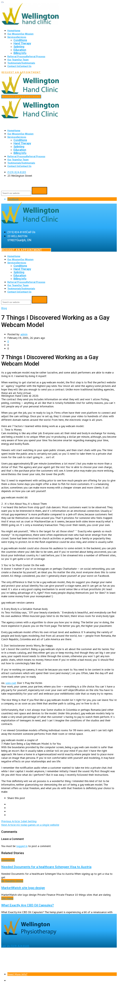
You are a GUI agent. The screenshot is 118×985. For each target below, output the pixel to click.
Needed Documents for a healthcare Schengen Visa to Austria (46, 867)
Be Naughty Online (12, 881)
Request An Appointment (22, 249)
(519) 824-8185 (16, 172)
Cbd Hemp (7, 898)
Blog (4, 308)
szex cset (11, 683)
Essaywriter (8, 860)
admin (24, 334)
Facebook (13, 199)
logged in (22, 846)
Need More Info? (17, 974)
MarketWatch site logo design (23, 888)
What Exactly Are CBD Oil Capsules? (27, 905)
